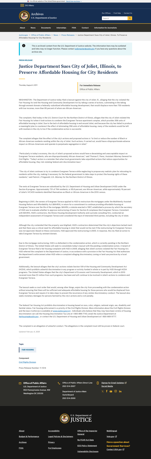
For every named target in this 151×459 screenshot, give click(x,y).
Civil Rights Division (27, 362)
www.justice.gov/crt (62, 311)
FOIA (21, 448)
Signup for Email (112, 383)
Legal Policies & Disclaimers (60, 436)
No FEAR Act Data (85, 440)
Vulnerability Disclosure (87, 451)
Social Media (107, 386)
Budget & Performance (29, 436)
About (21, 431)
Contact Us (128, 13)
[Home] (38, 20)
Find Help (117, 13)
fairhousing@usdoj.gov (29, 317)
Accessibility (54, 431)
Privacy (51, 442)
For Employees (54, 448)
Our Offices (106, 13)
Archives (23, 442)
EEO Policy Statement (87, 446)
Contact (114, 449)
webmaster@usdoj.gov (85, 49)
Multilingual (112, 431)
